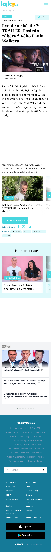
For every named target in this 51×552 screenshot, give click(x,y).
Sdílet (40, 18)
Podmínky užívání (12, 499)
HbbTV (8, 495)
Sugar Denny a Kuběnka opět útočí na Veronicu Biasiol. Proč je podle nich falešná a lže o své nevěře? (20, 287)
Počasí (21, 436)
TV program (26, 432)
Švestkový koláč (34, 461)
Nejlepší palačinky (17, 461)
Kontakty (29, 495)
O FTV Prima (11, 482)
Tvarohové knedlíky (35, 457)
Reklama (9, 491)
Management (31, 482)
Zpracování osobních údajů (34, 500)
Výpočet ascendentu (16, 457)
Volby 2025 (36, 444)
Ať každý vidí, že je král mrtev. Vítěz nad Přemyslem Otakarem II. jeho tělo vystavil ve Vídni (25, 395)
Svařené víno (13, 448)
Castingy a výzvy (32, 491)
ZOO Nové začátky (17, 440)
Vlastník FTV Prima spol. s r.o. (13, 511)
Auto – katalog (35, 440)
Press (28, 486)
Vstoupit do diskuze (17, 220)
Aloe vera (13, 453)
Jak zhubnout (16, 428)
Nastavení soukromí (33, 517)
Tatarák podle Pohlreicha (32, 448)
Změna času (39, 432)
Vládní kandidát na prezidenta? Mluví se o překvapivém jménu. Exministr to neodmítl (22, 368)
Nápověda (29, 506)
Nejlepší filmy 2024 (32, 428)
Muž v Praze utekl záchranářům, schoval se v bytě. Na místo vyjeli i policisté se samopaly (25, 382)
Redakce (29, 510)
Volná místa (10, 486)
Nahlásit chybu (12, 517)
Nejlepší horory (12, 432)
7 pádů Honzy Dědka (19, 444)
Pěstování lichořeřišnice (31, 453)
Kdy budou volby (33, 436)
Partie (13, 436)
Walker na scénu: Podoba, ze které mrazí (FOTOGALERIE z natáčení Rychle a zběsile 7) (22, 207)
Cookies (9, 506)
